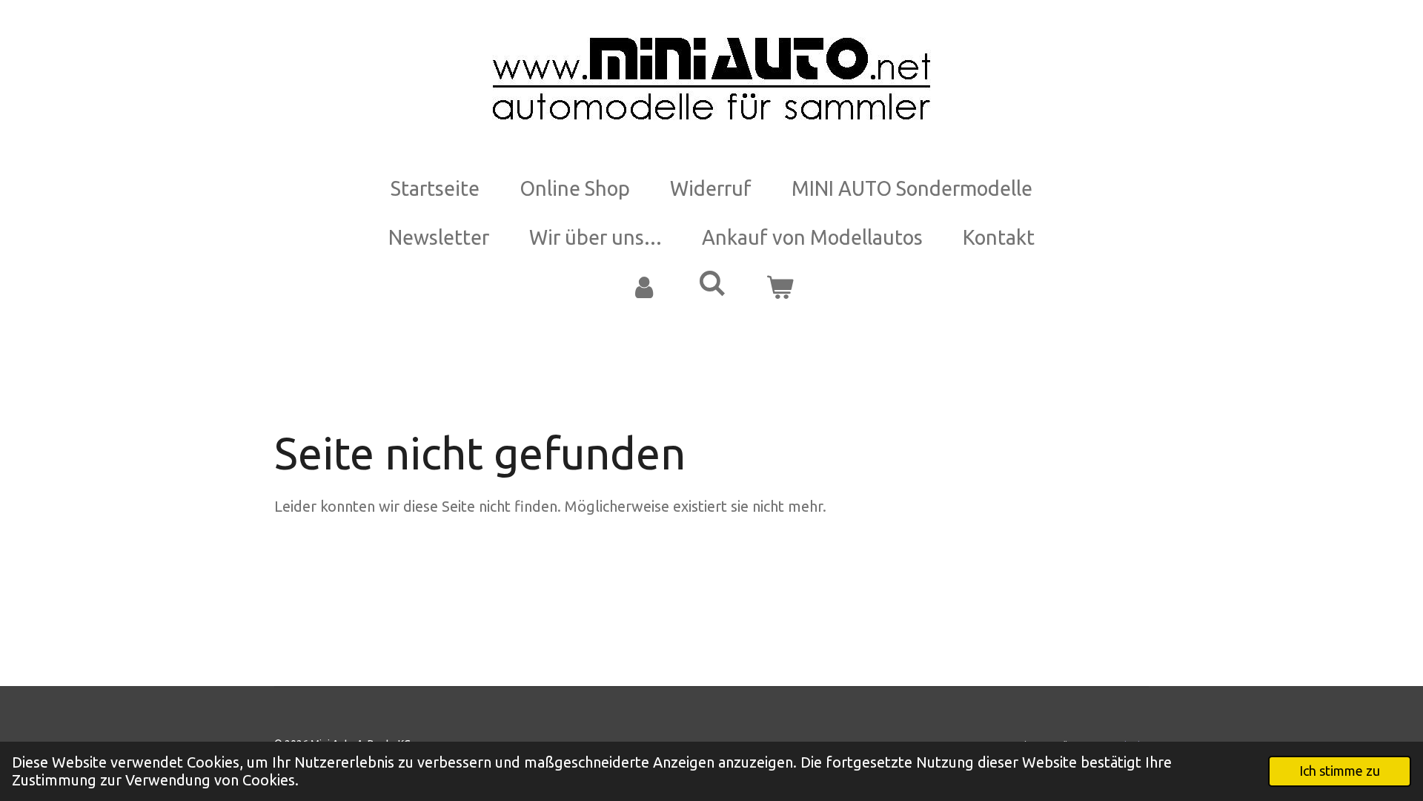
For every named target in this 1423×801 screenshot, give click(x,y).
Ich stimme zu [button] (1339, 770)
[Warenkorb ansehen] (779, 287)
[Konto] (643, 287)
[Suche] (711, 283)
